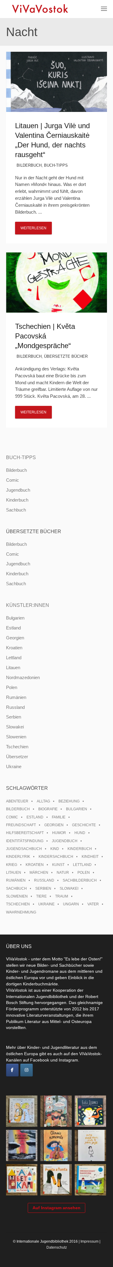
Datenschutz (56, 1247)
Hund (79, 833)
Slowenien (16, 736)
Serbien (13, 716)
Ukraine (13, 766)
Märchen (39, 872)
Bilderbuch (29, 165)
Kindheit (90, 856)
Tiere (41, 896)
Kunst (58, 865)
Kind (54, 849)
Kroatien (14, 647)
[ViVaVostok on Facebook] (12, 1070)
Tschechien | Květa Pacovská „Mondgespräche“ (45, 336)
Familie (58, 817)
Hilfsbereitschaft (25, 833)
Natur (63, 872)
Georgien (15, 637)
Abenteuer (17, 801)
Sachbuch (16, 509)
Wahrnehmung (21, 912)
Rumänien (16, 697)
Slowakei (15, 726)
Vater (93, 904)
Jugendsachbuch (24, 849)
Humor (59, 833)
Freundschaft (21, 825)
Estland (13, 627)
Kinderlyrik (18, 856)
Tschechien (17, 746)
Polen (11, 687)
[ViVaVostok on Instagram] (26, 1070)
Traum (61, 896)
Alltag (43, 801)
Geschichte (84, 825)
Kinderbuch (17, 499)
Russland (15, 707)
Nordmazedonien (23, 677)
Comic (12, 480)
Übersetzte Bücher (66, 356)
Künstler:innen (27, 605)
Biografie (48, 809)
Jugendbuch (18, 490)
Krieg (11, 865)
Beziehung (69, 801)
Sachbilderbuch (80, 880)
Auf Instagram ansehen (56, 1207)
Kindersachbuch (56, 856)
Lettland (13, 657)
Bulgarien (15, 617)
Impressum (89, 1241)
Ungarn (71, 904)
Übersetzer (17, 756)
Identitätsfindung (24, 841)
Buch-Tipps (56, 165)
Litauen (13, 667)
